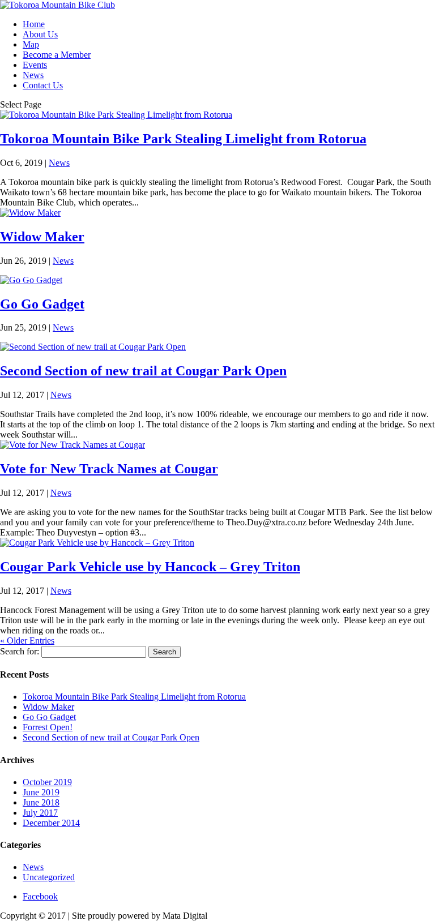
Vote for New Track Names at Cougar (109, 468)
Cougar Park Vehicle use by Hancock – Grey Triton (150, 566)
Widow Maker (42, 236)
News (33, 75)
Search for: (19, 651)
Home (34, 24)
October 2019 (47, 782)
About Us (40, 34)
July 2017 (40, 812)
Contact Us (43, 85)
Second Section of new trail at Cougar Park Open (143, 370)
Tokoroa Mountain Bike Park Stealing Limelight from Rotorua (183, 138)
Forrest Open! (47, 727)
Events (35, 65)
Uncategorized (49, 877)
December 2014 (51, 823)
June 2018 (41, 802)
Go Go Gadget (42, 304)
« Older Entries (27, 640)
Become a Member (57, 54)
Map (31, 44)
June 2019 (41, 792)
